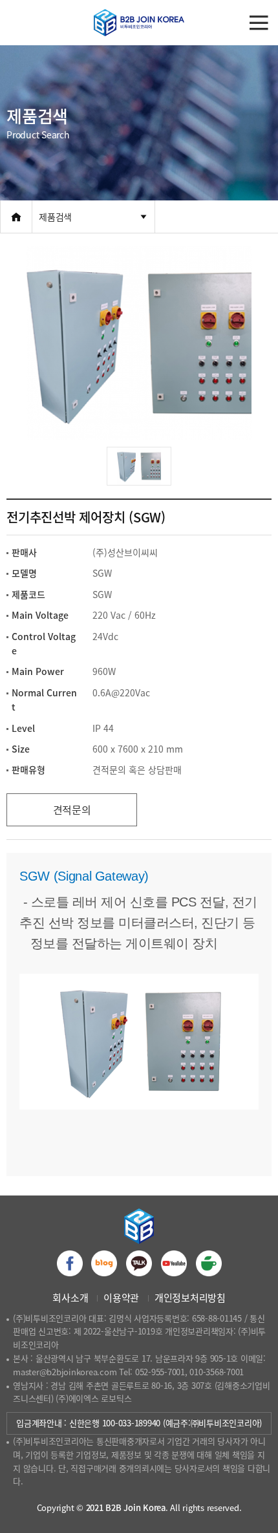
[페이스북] (70, 1263)
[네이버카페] (209, 1263)
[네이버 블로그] (104, 1263)
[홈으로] (16, 216)
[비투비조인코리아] (139, 22)
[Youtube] (174, 1263)
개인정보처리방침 (190, 1298)
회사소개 (70, 1298)
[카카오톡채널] (139, 1263)
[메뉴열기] (259, 23)
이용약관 (121, 1298)
